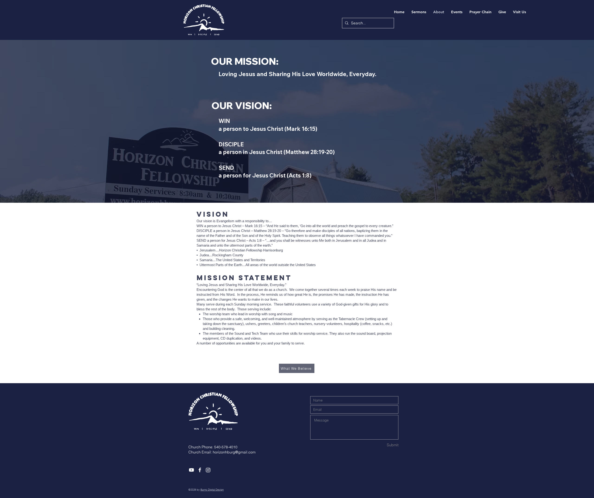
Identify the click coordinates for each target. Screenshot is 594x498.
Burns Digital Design (212, 489)
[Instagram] (208, 470)
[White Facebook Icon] (200, 470)
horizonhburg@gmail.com (234, 452)
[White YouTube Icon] (191, 470)
